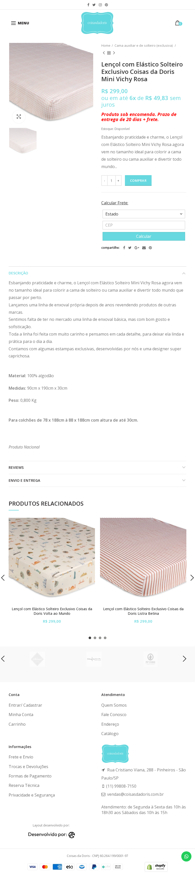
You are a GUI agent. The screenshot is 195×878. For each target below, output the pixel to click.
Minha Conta (21, 714)
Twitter (94, 5)
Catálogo (110, 733)
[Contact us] (186, 856)
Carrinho (17, 724)
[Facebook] (124, 247)
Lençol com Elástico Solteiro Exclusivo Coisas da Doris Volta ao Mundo (52, 611)
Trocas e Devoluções (28, 766)
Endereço (110, 724)
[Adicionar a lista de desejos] (88, 524)
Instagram (100, 5)
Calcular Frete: (114, 203)
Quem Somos (114, 705)
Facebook (88, 5)
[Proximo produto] (114, 53)
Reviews (16, 467)
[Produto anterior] (103, 53)
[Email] (144, 247)
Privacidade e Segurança (32, 795)
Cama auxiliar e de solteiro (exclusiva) (144, 45)
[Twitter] (130, 247)
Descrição (18, 273)
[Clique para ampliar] (18, 116)
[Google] (137, 247)
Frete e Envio (21, 757)
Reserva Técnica (24, 785)
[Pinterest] (150, 247)
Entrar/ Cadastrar (25, 705)
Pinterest (106, 5)
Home (105, 45)
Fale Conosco (113, 714)
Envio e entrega (24, 480)
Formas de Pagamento (30, 776)
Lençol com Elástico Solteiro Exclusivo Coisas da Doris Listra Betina (143, 611)
